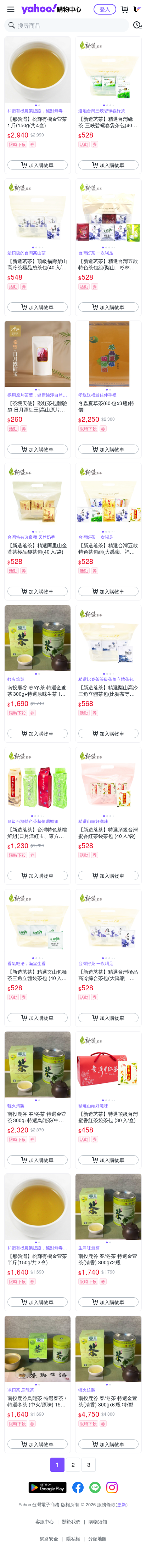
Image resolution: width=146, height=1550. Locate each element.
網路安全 (49, 1538)
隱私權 (73, 1538)
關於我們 (71, 1521)
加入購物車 (41, 164)
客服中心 (44, 1521)
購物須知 (98, 1521)
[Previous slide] (9, 70)
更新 (121, 1504)
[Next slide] (66, 70)
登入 (105, 9)
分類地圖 (97, 1538)
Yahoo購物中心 (51, 9)
